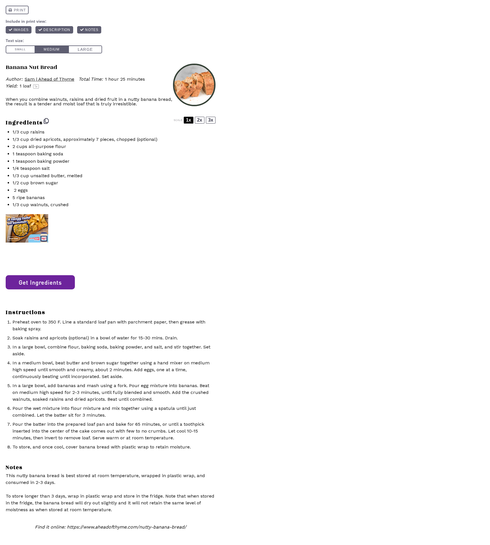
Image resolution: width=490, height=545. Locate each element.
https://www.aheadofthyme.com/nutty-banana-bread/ (126, 527)
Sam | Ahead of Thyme (49, 79)
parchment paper (147, 322)
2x (199, 120)
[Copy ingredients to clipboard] (46, 121)
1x (188, 120)
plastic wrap (135, 447)
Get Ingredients (40, 282)
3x (210, 120)
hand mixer (170, 363)
